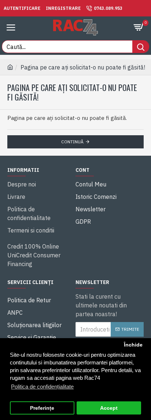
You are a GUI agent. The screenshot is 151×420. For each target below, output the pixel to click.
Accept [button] (109, 408)
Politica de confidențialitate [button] (42, 386)
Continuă (72, 141)
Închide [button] (133, 345)
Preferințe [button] (42, 408)
